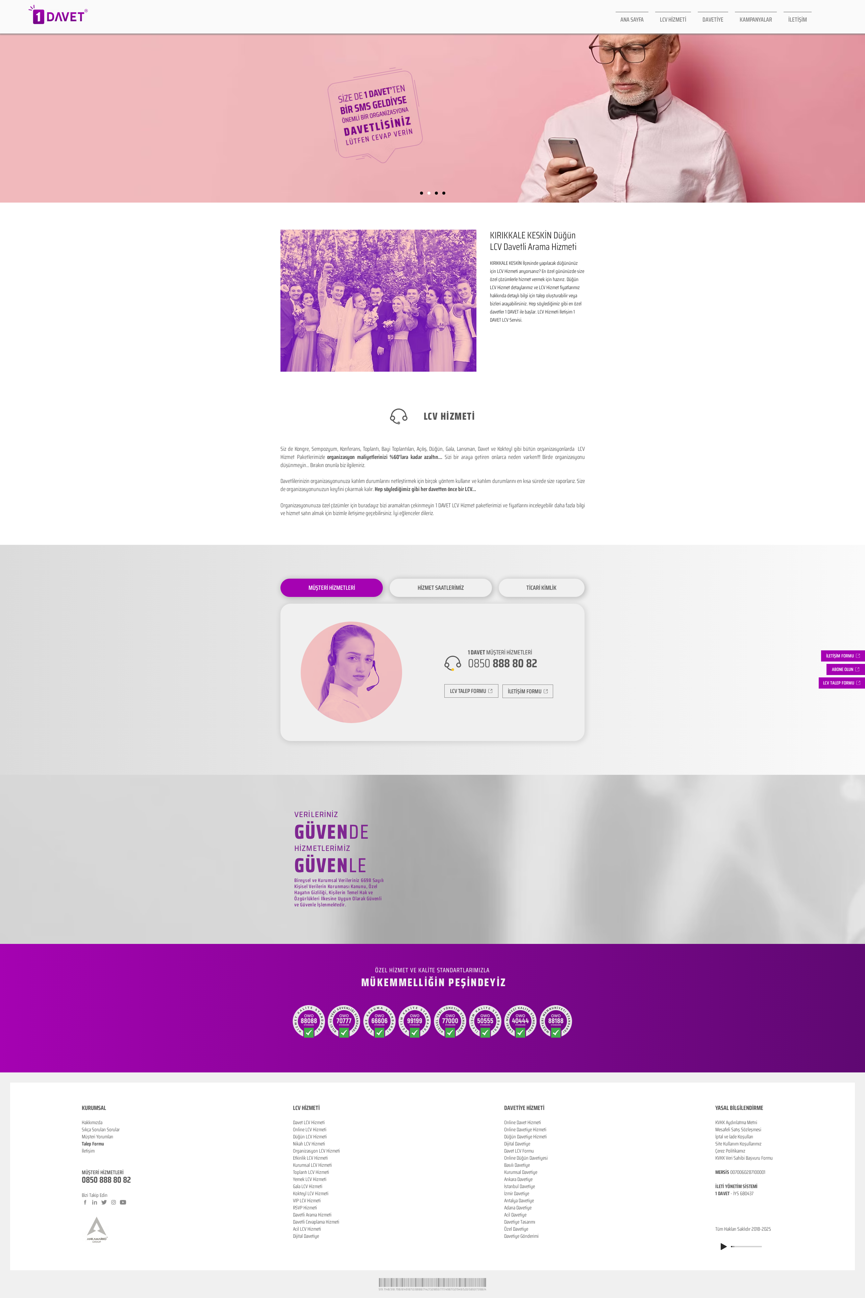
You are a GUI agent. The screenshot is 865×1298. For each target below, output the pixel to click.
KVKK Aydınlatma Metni (736, 1122)
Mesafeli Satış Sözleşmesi (738, 1130)
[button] (845, 669)
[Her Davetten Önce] (421, 193)
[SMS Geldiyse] (428, 193)
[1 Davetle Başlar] (436, 193)
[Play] (724, 1246)
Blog (86, 1158)
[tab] (331, 588)
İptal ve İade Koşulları (734, 1137)
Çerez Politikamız (730, 1151)
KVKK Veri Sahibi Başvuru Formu (744, 1158)
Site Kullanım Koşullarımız (738, 1144)
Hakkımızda (92, 1122)
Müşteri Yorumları (97, 1137)
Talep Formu (93, 1144)
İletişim (88, 1151)
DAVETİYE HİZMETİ (524, 1108)
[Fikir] (443, 193)
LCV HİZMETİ (306, 1108)
